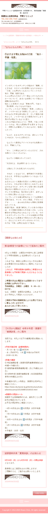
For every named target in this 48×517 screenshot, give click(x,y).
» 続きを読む (39, 493)
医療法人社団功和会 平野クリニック (24, 7)
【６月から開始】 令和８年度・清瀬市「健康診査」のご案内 (23, 330)
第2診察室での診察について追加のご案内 (24, 246)
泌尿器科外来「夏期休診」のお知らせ (23, 453)
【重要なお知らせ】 (13, 238)
